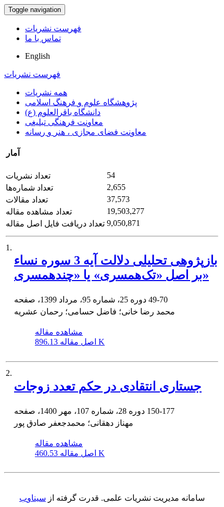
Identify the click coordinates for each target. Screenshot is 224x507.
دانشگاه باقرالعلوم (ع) (63, 112)
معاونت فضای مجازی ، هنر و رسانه (85, 132)
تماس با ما (43, 38)
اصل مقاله (70, 341)
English (37, 56)
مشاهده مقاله (59, 331)
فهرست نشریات (53, 28)
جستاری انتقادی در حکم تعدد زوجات (108, 386)
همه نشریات (46, 92)
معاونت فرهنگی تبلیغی (64, 122)
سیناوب (32, 497)
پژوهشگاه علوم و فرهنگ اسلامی (81, 102)
